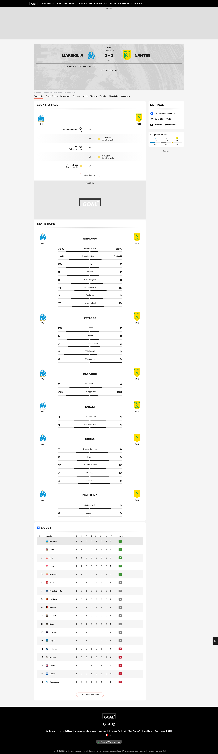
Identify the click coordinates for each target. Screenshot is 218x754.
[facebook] (104, 724)
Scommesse (160, 731)
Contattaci (50, 731)
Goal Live (148, 731)
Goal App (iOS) (134, 731)
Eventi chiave (52, 96)
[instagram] (114, 724)
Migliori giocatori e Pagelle (94, 96)
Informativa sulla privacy (85, 731)
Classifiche (114, 96)
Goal (65, 751)
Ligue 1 (109, 47)
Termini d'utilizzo (64, 731)
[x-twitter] (109, 724)
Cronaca (76, 96)
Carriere (102, 731)
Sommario (38, 96)
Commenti (125, 96)
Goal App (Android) (117, 731)
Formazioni (65, 96)
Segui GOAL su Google (110, 742)
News (59, 3)
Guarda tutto (89, 175)
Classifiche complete (90, 695)
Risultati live (48, 3)
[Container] (66, 55)
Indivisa (112, 3)
